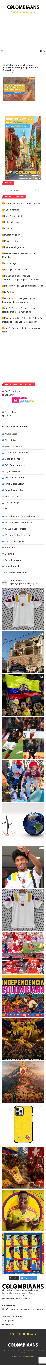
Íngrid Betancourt (14, 471)
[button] (41, 3)
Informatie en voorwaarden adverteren (24, 1309)
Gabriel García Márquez (16, 452)
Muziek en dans (11, 241)
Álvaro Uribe (11, 434)
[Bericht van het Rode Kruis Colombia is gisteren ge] (23, 781)
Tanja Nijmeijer (12, 502)
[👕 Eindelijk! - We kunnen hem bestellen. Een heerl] (23, 910)
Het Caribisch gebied (15, 541)
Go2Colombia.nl (12, 391)
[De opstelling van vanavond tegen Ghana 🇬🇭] (23, 1253)
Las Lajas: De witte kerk (15, 269)
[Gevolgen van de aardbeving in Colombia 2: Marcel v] (23, 652)
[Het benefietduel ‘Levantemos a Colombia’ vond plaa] (23, 695)
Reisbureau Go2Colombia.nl (18, 522)
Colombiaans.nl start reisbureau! (20, 516)
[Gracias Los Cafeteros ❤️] (23, 1039)
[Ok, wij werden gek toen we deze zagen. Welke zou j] (23, 1125)
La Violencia (10, 228)
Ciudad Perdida (11, 209)
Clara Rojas (10, 440)
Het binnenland (12, 547)
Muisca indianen (12, 234)
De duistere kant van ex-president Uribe (23, 285)
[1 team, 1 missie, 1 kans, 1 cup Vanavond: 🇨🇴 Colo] (23, 1082)
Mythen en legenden (14, 247)
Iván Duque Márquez (15, 465)
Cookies (8, 415)
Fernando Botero (13, 446)
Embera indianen (12, 222)
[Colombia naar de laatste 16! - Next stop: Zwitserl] (23, 1210)
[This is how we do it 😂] (23, 1168)
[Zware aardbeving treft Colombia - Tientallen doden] (23, 824)
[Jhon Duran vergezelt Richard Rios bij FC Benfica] (23, 953)
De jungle (9, 553)
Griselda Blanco (12, 458)
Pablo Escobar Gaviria (15, 490)
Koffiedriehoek (12, 566)
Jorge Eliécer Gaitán (14, 483)
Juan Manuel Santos (14, 477)
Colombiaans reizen (14, 560)
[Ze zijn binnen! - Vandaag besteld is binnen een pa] (23, 609)
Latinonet (9, 394)
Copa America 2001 (13, 216)
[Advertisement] (23, 33)
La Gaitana (9, 292)
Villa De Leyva (10, 263)
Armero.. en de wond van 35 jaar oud (22, 203)
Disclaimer (10, 1324)
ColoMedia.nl (30, 1356)
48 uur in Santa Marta (15, 528)
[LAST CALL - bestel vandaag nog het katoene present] (23, 867)
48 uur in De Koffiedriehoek (18, 535)
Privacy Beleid (11, 412)
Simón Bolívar (12, 496)
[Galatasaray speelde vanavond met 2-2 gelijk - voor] (23, 738)
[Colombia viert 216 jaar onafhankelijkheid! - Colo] (23, 996)
